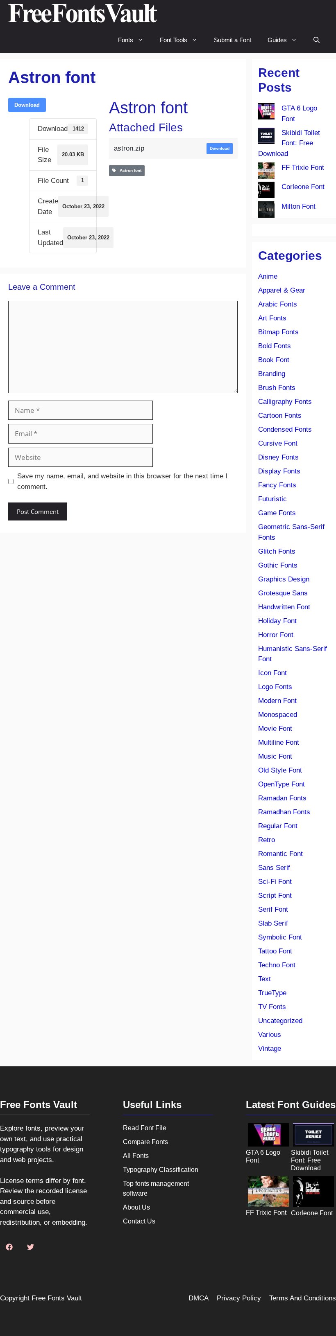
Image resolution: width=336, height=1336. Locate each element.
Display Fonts (279, 471)
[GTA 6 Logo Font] (266, 113)
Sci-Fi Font (275, 881)
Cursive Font (277, 443)
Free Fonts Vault (57, 1298)
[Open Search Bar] (316, 40)
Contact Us (139, 1221)
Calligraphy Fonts (285, 402)
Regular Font (277, 826)
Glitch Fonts (276, 551)
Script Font (275, 895)
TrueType (272, 993)
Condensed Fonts (285, 429)
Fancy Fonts (277, 485)
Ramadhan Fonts (284, 812)
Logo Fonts (275, 687)
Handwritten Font (284, 607)
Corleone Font (303, 187)
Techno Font (276, 965)
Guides (277, 39)
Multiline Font (278, 742)
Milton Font (299, 206)
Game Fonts (277, 513)
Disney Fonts (278, 457)
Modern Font (277, 701)
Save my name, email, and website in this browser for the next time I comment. (122, 481)
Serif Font (273, 909)
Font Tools (173, 39)
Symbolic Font (280, 937)
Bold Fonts (274, 346)
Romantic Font (280, 854)
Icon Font (272, 673)
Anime (267, 276)
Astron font (128, 170)
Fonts (125, 39)
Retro (266, 840)
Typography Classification (160, 1169)
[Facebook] (9, 1247)
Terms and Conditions (302, 1298)
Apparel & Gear (281, 290)
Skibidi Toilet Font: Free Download (289, 143)
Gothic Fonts (277, 565)
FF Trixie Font (303, 167)
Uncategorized (280, 1021)
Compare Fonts (145, 1141)
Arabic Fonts (277, 304)
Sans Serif (274, 868)
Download (27, 105)
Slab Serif (273, 923)
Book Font (273, 360)
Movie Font (275, 728)
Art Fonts (272, 318)
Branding (271, 374)
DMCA (198, 1298)
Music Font (275, 756)
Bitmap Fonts (278, 332)
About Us (136, 1207)
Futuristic (272, 499)
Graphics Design (283, 579)
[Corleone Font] (266, 191)
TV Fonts (272, 1007)
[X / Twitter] (30, 1247)
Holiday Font (277, 621)
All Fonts (136, 1155)
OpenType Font (281, 784)
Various (269, 1035)
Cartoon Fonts (280, 415)
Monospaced (277, 715)
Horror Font (275, 635)
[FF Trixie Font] (266, 172)
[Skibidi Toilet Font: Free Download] (266, 137)
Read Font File (144, 1127)
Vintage (269, 1048)
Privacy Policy (239, 1298)
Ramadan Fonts (282, 798)
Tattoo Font (275, 951)
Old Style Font (280, 770)
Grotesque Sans (283, 593)
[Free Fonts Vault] (82, 13)
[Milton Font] (266, 211)
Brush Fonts (276, 388)
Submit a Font (232, 39)
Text (264, 979)
